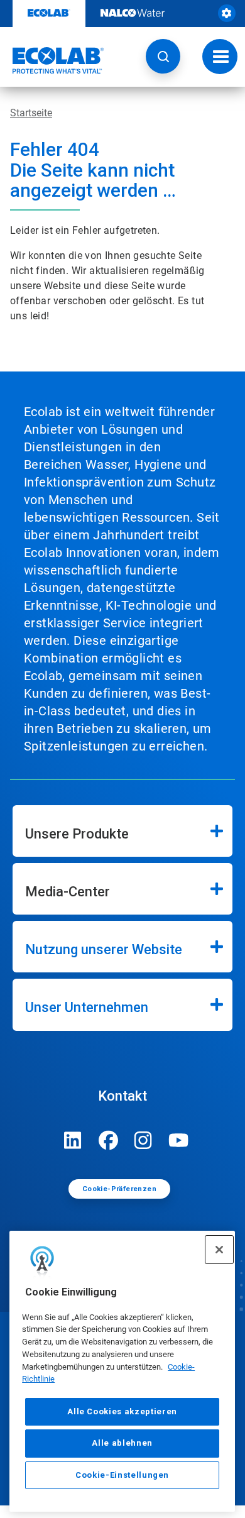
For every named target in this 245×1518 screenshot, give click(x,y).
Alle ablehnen (122, 1443)
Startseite (31, 113)
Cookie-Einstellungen (122, 1475)
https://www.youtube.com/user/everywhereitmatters (178, 1140)
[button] (163, 56)
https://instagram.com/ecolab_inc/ (143, 1140)
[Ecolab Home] (52, 60)
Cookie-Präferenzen (119, 1189)
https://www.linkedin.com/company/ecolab (72, 1140)
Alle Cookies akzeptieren (122, 1411)
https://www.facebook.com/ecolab (108, 1140)
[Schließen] (219, 1249)
